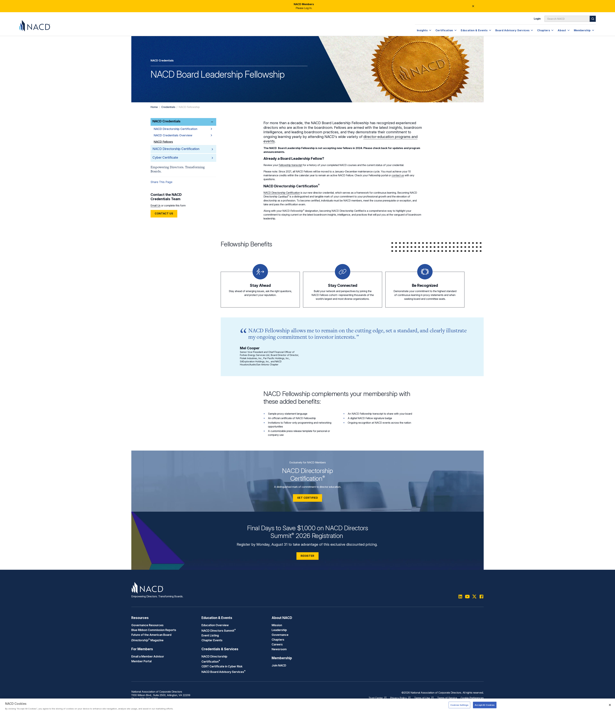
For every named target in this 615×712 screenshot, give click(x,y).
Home (154, 107)
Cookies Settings (459, 704)
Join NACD (279, 665)
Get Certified (307, 497)
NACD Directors (218, 630)
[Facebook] (481, 596)
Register (307, 555)
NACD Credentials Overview (173, 135)
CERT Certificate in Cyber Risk (221, 666)
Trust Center (376, 697)
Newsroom (279, 649)
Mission (277, 625)
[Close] (609, 704)
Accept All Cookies (485, 704)
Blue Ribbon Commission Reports (153, 630)
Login (537, 18)
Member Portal (141, 661)
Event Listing (210, 635)
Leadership (279, 630)
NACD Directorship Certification (175, 129)
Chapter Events (211, 640)
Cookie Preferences (472, 697)
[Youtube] (467, 596)
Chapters (278, 639)
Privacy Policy (398, 697)
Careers (277, 644)
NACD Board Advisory (223, 672)
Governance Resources (147, 625)
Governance (280, 634)
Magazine (147, 640)
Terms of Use (422, 697)
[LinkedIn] (460, 596)
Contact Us (164, 213)
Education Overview (215, 625)
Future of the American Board (151, 634)
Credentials (168, 107)
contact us (398, 175)
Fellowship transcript (290, 165)
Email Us (155, 205)
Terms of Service (447, 697)
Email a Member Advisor (147, 656)
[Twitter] (474, 596)
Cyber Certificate (165, 157)
